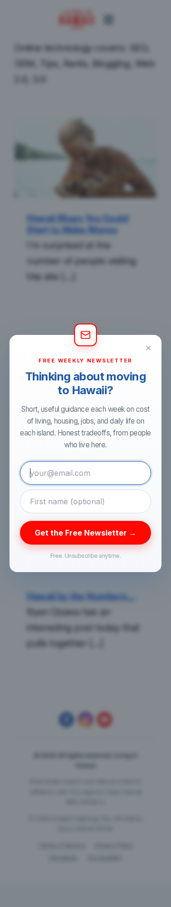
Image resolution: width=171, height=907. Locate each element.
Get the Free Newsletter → (85, 532)
